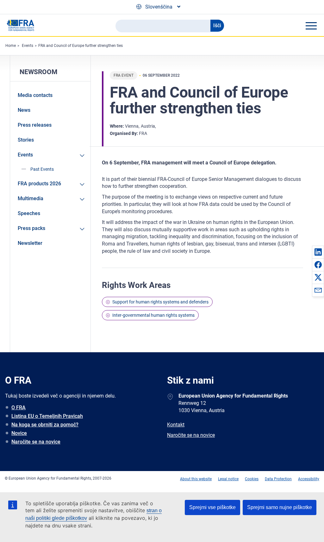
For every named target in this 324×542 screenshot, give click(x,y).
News (24, 110)
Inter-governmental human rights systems (153, 315)
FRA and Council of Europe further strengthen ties (80, 45)
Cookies (252, 479)
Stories (26, 140)
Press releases (35, 125)
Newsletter (30, 243)
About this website (196, 479)
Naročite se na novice (35, 442)
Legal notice (228, 479)
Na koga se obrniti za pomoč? (44, 425)
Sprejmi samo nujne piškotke (279, 507)
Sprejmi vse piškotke (212, 507)
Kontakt (175, 425)
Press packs (31, 228)
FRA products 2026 (39, 184)
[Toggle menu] (311, 25)
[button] (318, 251)
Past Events (42, 169)
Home (10, 45)
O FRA (18, 408)
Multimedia (30, 198)
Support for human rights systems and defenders (160, 301)
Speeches (29, 213)
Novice (19, 433)
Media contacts (35, 95)
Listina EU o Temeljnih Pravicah (47, 416)
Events (27, 45)
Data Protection (278, 479)
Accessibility (308, 479)
